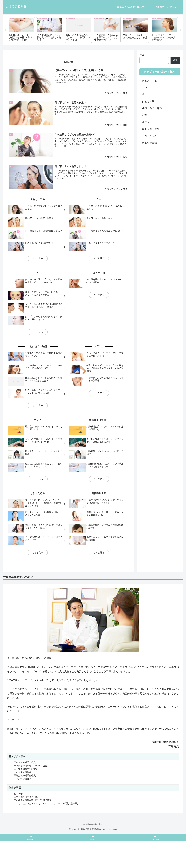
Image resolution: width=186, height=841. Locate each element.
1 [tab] (89, 47)
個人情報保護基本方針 (93, 824)
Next (180, 30)
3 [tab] (97, 47)
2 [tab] (93, 47)
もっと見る (37, 258)
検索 (141, 54)
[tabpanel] (21, 30)
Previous (5, 30)
